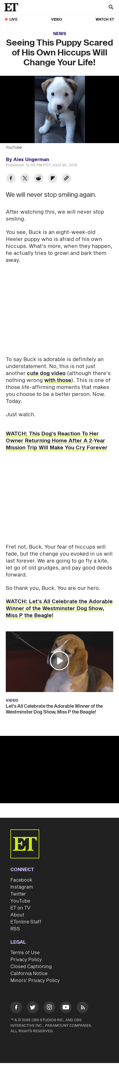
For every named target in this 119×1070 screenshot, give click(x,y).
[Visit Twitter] (32, 1008)
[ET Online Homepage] (13, 7)
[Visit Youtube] (66, 1007)
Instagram (21, 887)
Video (56, 19)
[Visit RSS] (82, 1008)
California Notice (28, 973)
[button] (59, 660)
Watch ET (105, 19)
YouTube (20, 901)
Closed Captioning (31, 966)
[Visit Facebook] (16, 1008)
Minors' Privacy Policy (35, 980)
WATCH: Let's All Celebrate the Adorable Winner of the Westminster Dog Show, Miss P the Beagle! (59, 608)
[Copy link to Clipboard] (66, 179)
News (59, 33)
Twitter (18, 894)
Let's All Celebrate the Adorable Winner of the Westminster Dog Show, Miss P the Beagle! (54, 709)
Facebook (21, 880)
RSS (15, 928)
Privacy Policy (26, 959)
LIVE (13, 19)
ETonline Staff (25, 921)
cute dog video (46, 373)
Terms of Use (25, 952)
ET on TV (20, 908)
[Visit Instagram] (49, 1008)
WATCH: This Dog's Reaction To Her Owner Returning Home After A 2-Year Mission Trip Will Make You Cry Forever (56, 441)
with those (57, 380)
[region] (59, 769)
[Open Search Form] (111, 8)
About (17, 915)
